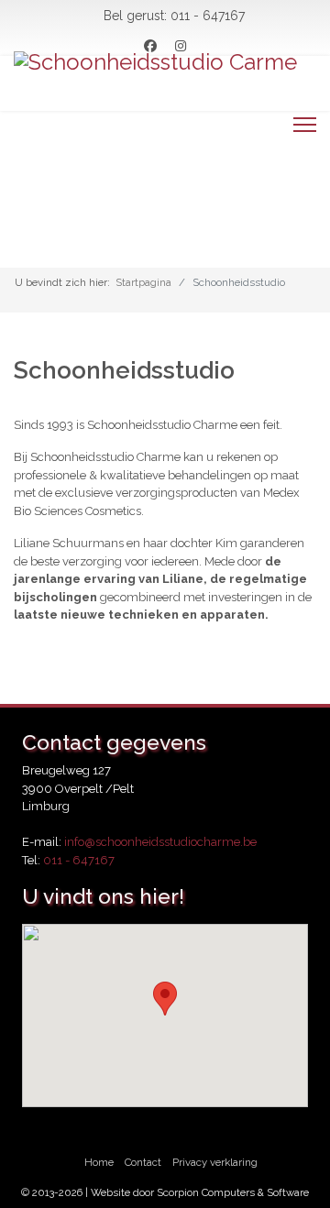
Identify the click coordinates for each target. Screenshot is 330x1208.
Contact (143, 1162)
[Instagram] (180, 45)
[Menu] (304, 125)
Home (99, 1162)
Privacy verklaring (215, 1162)
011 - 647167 (207, 15)
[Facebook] (150, 45)
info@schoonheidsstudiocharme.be (160, 842)
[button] (165, 998)
